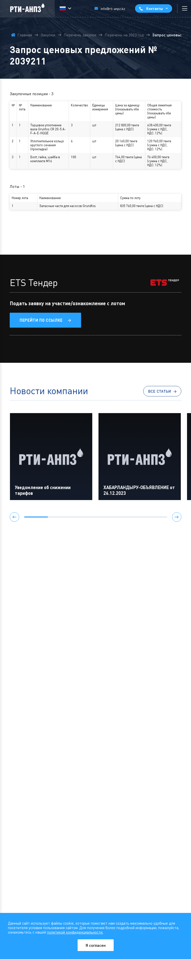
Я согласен (96, 945)
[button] (14, 517)
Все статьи (159, 391)
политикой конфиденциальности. (75, 932)
